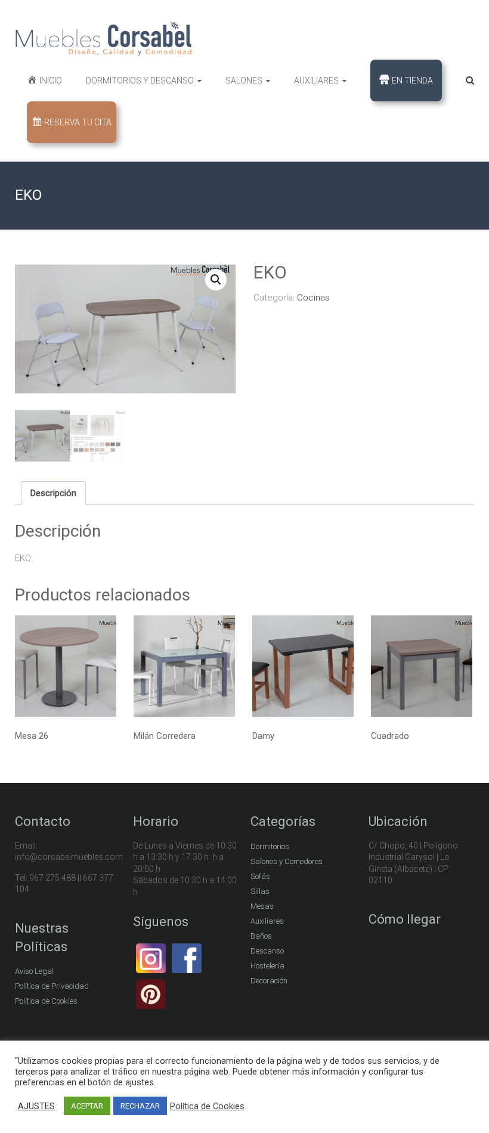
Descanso (267, 950)
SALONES (243, 80)
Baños (261, 935)
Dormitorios (269, 846)
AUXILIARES (316, 80)
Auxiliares (267, 921)
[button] (216, 279)
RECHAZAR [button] (140, 1105)
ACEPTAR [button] (87, 1105)
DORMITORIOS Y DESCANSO (140, 80)
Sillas (260, 891)
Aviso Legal (34, 971)
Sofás (260, 876)
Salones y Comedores (286, 861)
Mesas (262, 906)
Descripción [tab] (53, 493)
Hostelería (267, 965)
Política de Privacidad (52, 986)
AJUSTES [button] (36, 1106)
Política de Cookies (46, 1000)
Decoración (268, 980)
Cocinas (313, 297)
